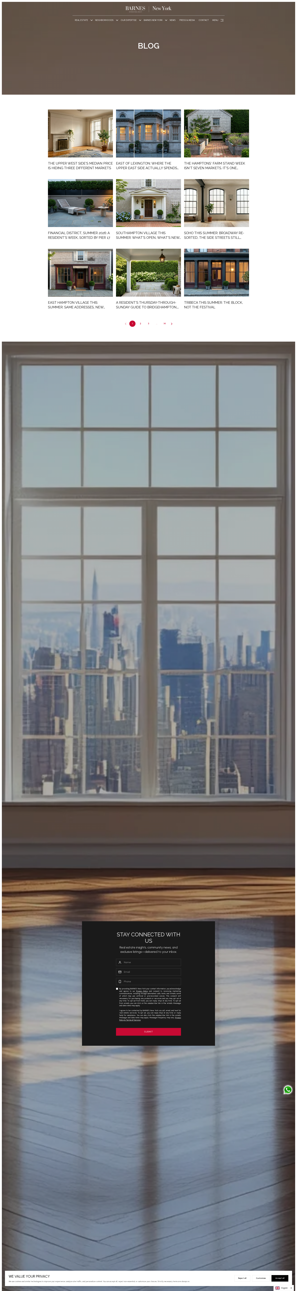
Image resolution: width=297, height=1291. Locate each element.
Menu (215, 20)
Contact (204, 20)
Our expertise (129, 20)
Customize (261, 1278)
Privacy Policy (142, 991)
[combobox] (283, 1288)
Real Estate (81, 20)
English (284, 1288)
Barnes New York (153, 20)
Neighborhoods (104, 20)
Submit (148, 1031)
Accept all (279, 1278)
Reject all (242, 1278)
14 (165, 323)
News (173, 20)
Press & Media (187, 20)
